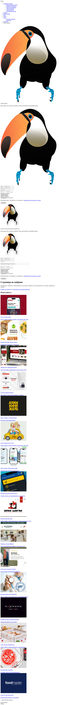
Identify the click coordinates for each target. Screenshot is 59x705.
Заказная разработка (11, 7)
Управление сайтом (11, 11)
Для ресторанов (10, 8)
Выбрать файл (4, 195)
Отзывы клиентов (10, 19)
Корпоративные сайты (11, 5)
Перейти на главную (6, 289)
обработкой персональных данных (32, 200)
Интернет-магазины (11, 6)
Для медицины (10, 10)
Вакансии (8, 20)
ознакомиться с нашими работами (21, 289)
